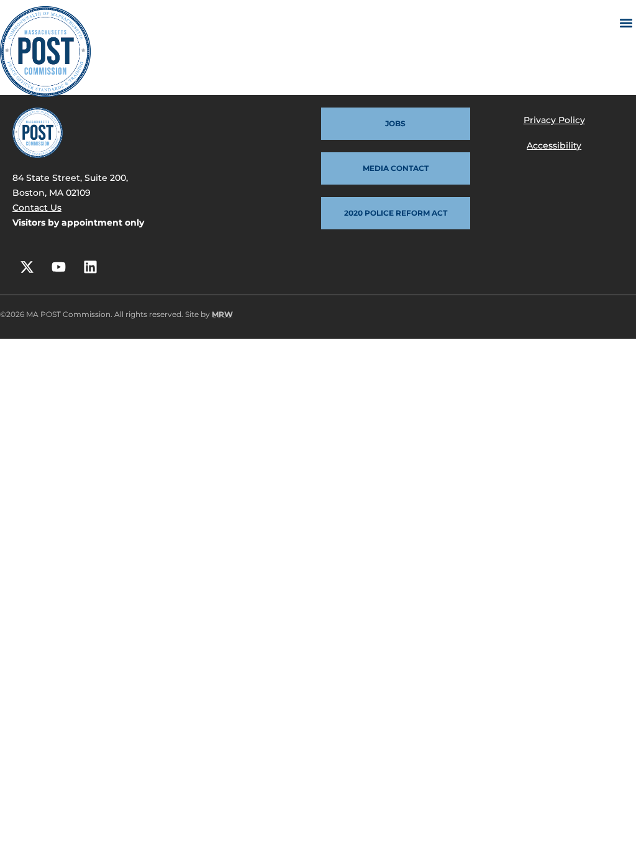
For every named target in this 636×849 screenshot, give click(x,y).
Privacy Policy (554, 120)
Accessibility (554, 145)
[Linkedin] (90, 266)
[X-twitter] (26, 266)
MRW (222, 314)
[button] (626, 22)
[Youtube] (58, 266)
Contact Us (36, 207)
